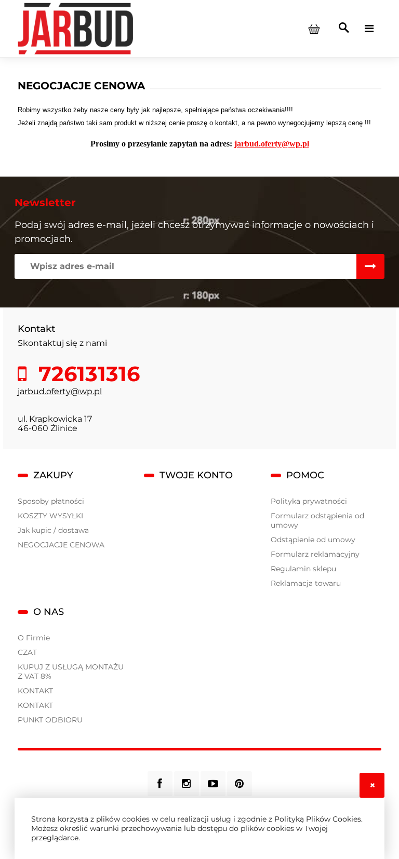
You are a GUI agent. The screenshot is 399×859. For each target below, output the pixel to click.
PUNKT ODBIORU (50, 719)
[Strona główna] (75, 28)
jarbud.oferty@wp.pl (60, 391)
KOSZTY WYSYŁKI (50, 515)
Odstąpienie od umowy (313, 539)
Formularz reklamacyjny (315, 554)
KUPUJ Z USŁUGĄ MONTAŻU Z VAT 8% (71, 671)
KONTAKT (35, 690)
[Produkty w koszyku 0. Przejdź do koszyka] (313, 28)
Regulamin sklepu (303, 568)
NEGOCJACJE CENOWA (61, 544)
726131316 (86, 374)
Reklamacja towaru (306, 583)
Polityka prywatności (309, 501)
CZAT (27, 652)
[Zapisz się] (370, 266)
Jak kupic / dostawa (53, 530)
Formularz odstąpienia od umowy (317, 520)
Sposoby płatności (51, 501)
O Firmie (34, 637)
